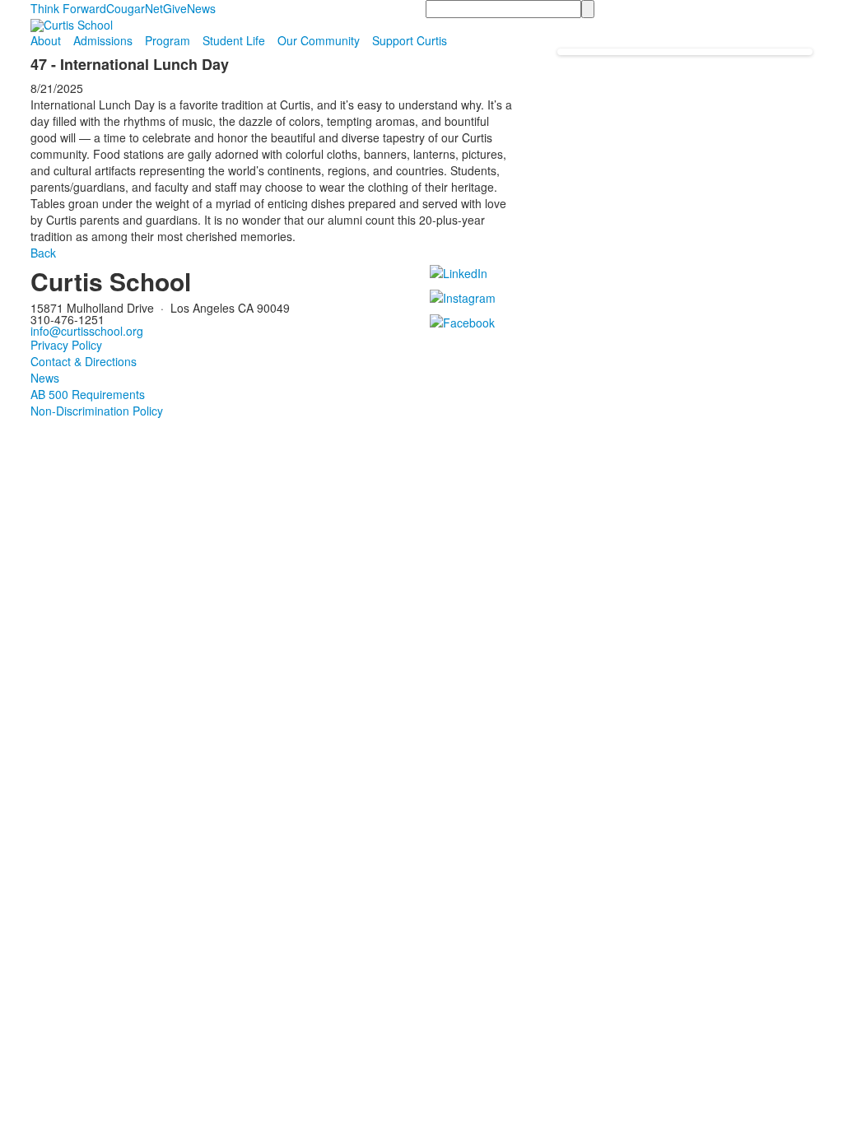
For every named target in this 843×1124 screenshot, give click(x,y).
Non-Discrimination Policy (96, 410)
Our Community (318, 40)
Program (167, 40)
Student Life (234, 40)
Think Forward (68, 8)
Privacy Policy (66, 345)
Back (43, 252)
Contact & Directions (83, 361)
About (45, 40)
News (201, 8)
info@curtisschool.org (86, 331)
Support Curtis (409, 40)
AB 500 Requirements (87, 394)
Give (175, 8)
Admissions (103, 40)
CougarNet (134, 8)
